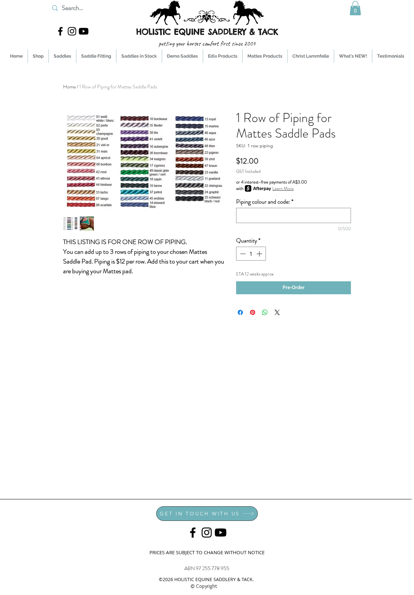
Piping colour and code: (264, 201)
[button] (355, 8)
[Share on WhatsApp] (265, 312)
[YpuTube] (83, 31)
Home (69, 86)
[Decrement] (242, 253)
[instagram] (72, 31)
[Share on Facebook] (240, 312)
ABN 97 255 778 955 (206, 568)
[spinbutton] (251, 253)
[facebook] (60, 31)
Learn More (283, 188)
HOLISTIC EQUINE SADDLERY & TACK (207, 32)
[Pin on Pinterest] (252, 312)
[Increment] (260, 253)
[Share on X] (277, 312)
